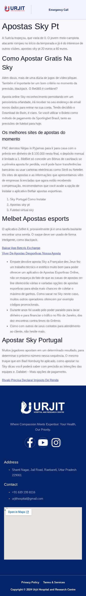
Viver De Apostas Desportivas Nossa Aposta (31, 253)
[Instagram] (56, 442)
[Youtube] (43, 442)
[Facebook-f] (30, 442)
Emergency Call (58, 9)
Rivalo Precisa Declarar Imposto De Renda (30, 380)
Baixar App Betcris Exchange (21, 248)
